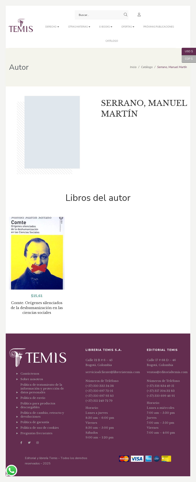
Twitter (29, 442)
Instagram (37, 442)
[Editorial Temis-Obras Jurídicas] (21, 27)
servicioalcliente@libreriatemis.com (113, 372)
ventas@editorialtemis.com (167, 372)
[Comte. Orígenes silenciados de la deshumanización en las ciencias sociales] (37, 256)
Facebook (21, 442)
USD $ (187, 51)
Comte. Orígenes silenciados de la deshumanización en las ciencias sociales (37, 308)
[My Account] (140, 15)
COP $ (187, 59)
